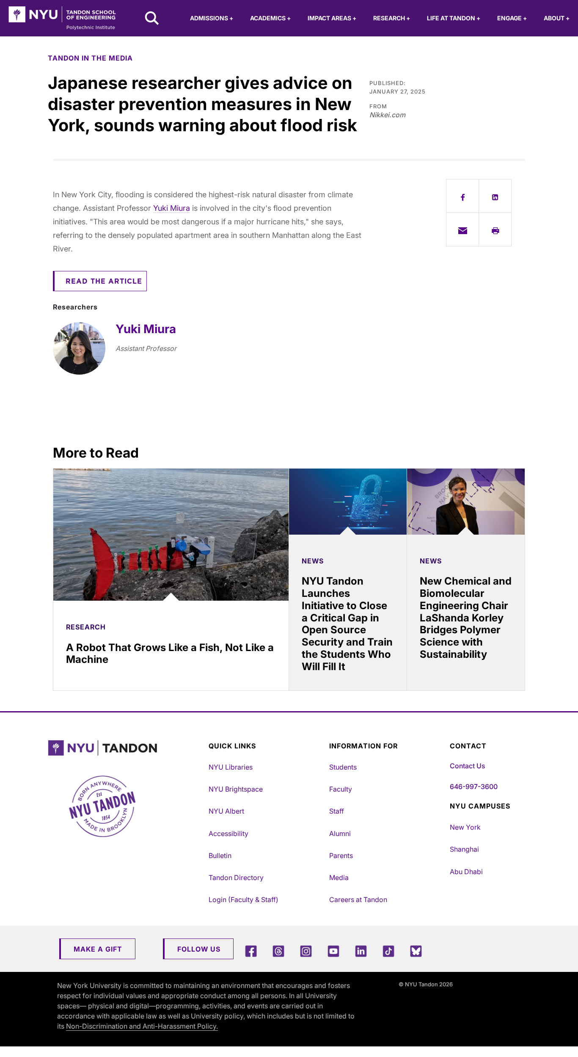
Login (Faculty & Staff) (243, 899)
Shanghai (464, 849)
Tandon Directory (236, 877)
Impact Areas (332, 18)
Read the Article (104, 281)
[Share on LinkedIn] (495, 196)
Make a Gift (98, 949)
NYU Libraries (231, 767)
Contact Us (467, 766)
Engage (512, 18)
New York (465, 827)
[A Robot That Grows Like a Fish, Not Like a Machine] (171, 535)
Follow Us (198, 949)
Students (343, 767)
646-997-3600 (474, 786)
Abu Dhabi (466, 871)
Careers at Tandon (358, 899)
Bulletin (220, 855)
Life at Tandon (453, 18)
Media (339, 877)
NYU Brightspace (236, 789)
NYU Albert (226, 811)
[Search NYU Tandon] (152, 19)
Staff (336, 811)
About (557, 18)
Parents (341, 855)
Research (391, 18)
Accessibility (228, 833)
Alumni (340, 833)
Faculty (340, 789)
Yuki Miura (171, 208)
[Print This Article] (495, 229)
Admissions (211, 18)
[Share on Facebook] (462, 196)
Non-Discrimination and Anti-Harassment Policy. (142, 1026)
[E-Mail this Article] (462, 229)
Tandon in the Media (90, 58)
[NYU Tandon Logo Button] (126, 748)
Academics (270, 18)
